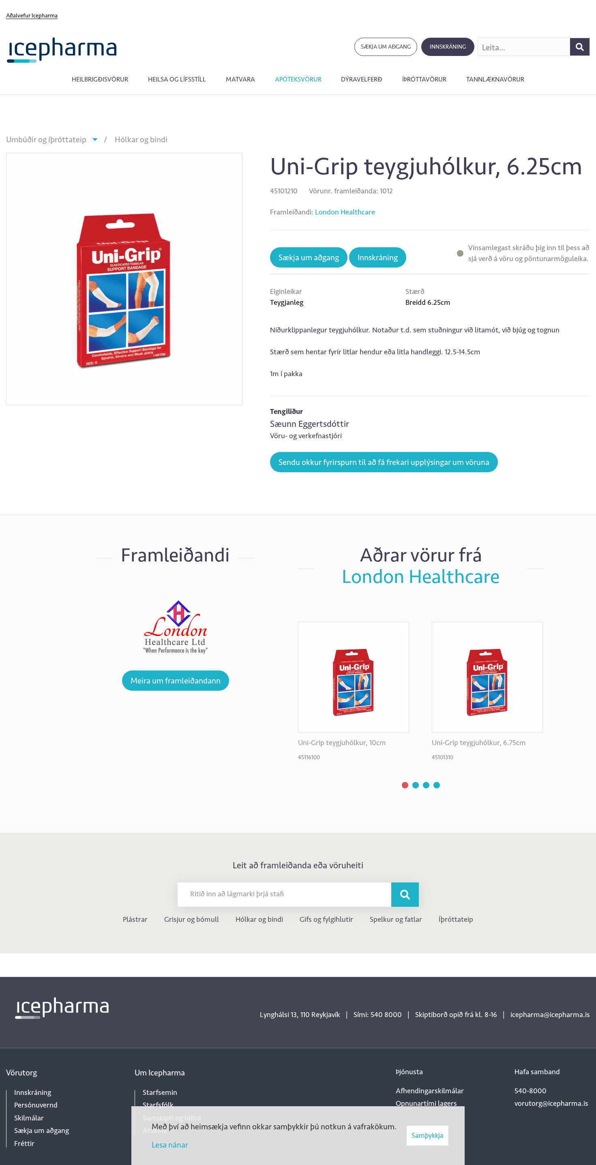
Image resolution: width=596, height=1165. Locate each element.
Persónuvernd (36, 1105)
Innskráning (448, 46)
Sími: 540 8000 (378, 1014)
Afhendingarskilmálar (430, 1090)
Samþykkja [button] (428, 1135)
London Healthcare (345, 212)
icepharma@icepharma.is (550, 1014)
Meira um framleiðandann (176, 680)
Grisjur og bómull (191, 919)
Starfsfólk (158, 1105)
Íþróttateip (456, 919)
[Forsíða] (62, 49)
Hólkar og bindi (141, 139)
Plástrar (135, 919)
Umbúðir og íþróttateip (46, 139)
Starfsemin (160, 1092)
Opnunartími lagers (426, 1103)
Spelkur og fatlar (396, 919)
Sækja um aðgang (386, 46)
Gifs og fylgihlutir (326, 919)
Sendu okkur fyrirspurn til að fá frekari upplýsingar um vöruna (384, 462)
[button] (405, 785)
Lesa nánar (170, 1145)
